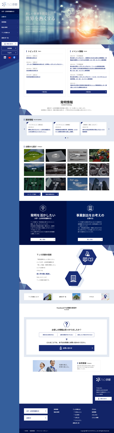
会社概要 (77, 414)
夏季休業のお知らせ (31, 58)
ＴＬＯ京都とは (76, 409)
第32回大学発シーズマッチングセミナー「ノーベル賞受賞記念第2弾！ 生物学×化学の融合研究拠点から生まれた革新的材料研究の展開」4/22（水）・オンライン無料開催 (87, 68)
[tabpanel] (39, 129)
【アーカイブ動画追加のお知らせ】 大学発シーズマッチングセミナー (44, 64)
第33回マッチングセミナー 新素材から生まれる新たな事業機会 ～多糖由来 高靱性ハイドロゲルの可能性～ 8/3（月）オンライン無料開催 (88, 59)
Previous (24, 129)
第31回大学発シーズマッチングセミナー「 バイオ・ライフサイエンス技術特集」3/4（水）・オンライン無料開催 (88, 78)
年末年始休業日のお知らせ (33, 77)
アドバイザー (78, 420)
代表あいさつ (78, 412)
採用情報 (94, 412)
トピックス (94, 414)
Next (109, 129)
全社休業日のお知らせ (32, 70)
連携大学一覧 (76, 423)
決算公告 (77, 417)
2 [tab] (68, 138)
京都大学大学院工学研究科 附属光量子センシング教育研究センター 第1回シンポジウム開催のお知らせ (88, 86)
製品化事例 (56, 412)
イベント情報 (95, 417)
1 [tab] (65, 138)
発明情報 (56, 409)
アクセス (94, 409)
